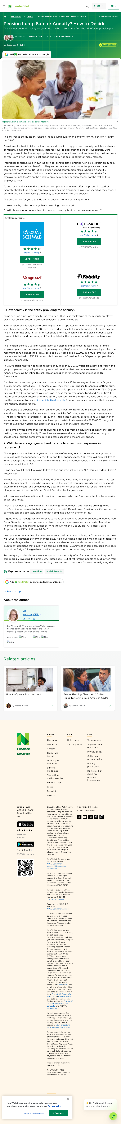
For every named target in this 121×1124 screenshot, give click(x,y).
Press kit (51, 791)
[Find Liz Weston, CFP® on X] (24, 618)
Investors (52, 795)
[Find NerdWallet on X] (79, 817)
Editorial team (54, 782)
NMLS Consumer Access (58, 909)
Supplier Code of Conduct (94, 746)
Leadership (53, 744)
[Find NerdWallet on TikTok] (101, 817)
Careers (51, 748)
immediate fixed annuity (51, 400)
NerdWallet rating (31, 253)
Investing (16, 16)
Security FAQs (74, 744)
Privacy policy (94, 752)
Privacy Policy (64, 996)
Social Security (54, 571)
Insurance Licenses (56, 899)
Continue (58, 1113)
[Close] (117, 1099)
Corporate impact (52, 754)
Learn (30, 16)
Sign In (98, 6)
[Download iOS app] (25, 824)
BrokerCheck (53, 1008)
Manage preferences (34, 1113)
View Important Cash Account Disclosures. (59, 1026)
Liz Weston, (31, 612)
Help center (73, 740)
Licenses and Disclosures (57, 867)
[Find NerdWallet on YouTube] (85, 817)
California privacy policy (94, 757)
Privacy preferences (93, 765)
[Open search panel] (87, 6)
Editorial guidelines (52, 769)
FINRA (60, 984)
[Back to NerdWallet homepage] (5, 16)
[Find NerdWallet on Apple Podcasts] (96, 817)
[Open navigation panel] (4, 6)
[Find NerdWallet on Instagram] (90, 817)
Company (52, 740)
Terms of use (94, 740)
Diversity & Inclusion (53, 762)
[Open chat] (113, 1116)
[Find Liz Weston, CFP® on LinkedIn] (34, 618)
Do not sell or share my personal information (94, 775)
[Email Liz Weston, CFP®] (29, 618)
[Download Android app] (25, 844)
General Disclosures (55, 1003)
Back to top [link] (14, 591)
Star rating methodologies (55, 776)
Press (50, 787)
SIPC (66, 984)
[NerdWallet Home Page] (18, 6)
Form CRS (56, 994)
